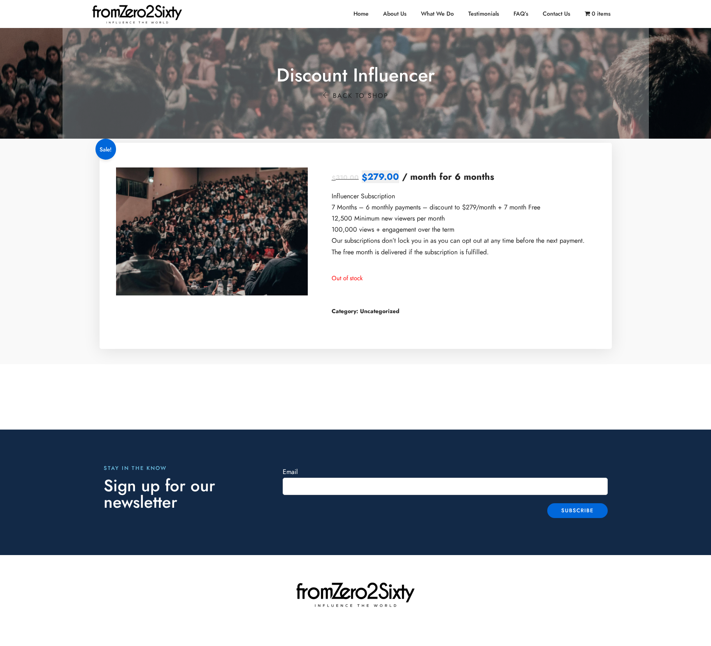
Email (290, 471)
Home (361, 14)
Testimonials (483, 14)
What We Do (437, 14)
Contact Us (556, 14)
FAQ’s (521, 14)
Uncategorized (380, 311)
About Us (395, 14)
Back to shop (359, 95)
